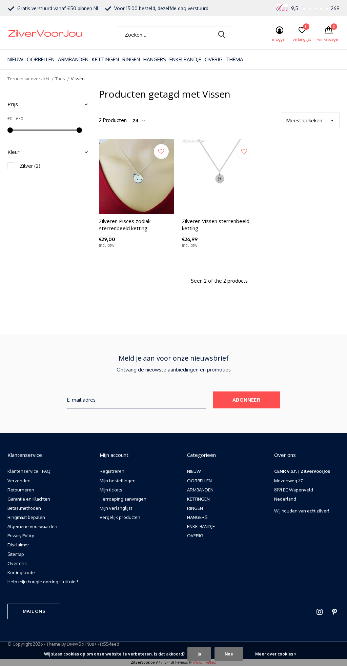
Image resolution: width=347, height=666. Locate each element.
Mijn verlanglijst (116, 508)
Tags (60, 78)
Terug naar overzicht (28, 78)
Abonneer (246, 400)
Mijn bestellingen (118, 480)
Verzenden (18, 480)
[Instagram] (320, 611)
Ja (199, 654)
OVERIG (214, 59)
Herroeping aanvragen (123, 499)
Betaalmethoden (24, 508)
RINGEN (131, 59)
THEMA (234, 59)
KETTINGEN (105, 59)
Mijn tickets (111, 489)
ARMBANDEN (73, 59)
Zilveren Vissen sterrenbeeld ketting (215, 224)
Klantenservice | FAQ (28, 471)
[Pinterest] (334, 611)
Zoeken (221, 34)
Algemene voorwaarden (32, 526)
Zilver (30, 166)
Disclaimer (18, 544)
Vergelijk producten (120, 517)
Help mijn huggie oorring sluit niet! (42, 581)
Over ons (17, 563)
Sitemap (15, 554)
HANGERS (154, 59)
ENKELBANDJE (185, 59)
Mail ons (34, 611)
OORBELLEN (41, 59)
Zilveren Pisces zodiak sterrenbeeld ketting (124, 224)
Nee (229, 654)
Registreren (112, 471)
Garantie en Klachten (28, 499)
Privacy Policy (20, 535)
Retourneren (20, 489)
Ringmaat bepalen (26, 517)
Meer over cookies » (276, 654)
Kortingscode (21, 572)
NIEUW (15, 59)
